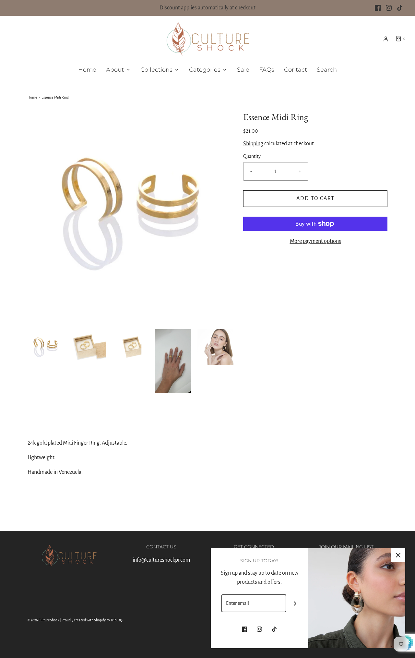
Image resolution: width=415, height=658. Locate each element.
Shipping (253, 144)
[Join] (295, 603)
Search (327, 69)
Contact (295, 69)
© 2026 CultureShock (43, 620)
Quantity (252, 156)
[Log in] (386, 39)
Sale (243, 69)
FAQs (266, 69)
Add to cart (315, 198)
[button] (46, 347)
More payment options (315, 241)
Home (87, 69)
